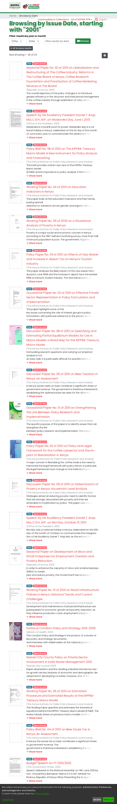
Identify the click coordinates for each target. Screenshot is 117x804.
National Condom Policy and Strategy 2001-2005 (61, 628)
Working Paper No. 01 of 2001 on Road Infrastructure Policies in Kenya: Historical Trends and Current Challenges (62, 594)
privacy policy (42, 793)
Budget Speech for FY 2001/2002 (48, 763)
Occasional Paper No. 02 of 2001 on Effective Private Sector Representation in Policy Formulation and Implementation (62, 297)
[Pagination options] (105, 55)
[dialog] (58, 794)
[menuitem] (81, 20)
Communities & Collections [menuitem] (53, 19)
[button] (34, 104)
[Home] (14, 6)
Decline (97, 799)
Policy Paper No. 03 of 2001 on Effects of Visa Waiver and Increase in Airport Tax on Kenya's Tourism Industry (62, 259)
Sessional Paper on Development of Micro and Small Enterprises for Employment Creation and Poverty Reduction (60, 556)
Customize (7, 799)
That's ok (108, 799)
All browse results (22, 48)
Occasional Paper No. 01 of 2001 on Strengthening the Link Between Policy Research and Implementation (61, 412)
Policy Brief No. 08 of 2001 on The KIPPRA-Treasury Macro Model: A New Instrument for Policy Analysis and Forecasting (61, 153)
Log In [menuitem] (102, 19)
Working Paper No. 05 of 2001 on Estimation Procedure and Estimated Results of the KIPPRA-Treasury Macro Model (60, 695)
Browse (84, 41)
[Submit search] (96, 19)
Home (12, 15)
